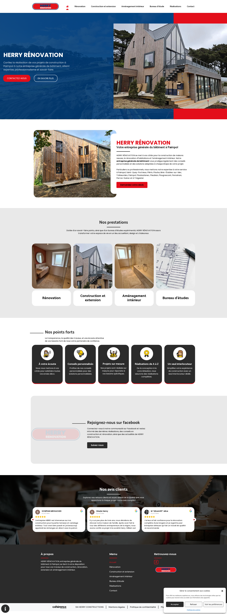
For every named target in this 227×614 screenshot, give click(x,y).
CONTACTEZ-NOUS (17, 78)
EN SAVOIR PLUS (46, 78)
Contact (190, 6)
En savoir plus (51, 297)
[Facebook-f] (156, 562)
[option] (51, 275)
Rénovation (79, 6)
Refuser (193, 604)
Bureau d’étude (157, 6)
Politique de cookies (193, 610)
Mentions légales (117, 607)
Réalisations (175, 6)
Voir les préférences (213, 604)
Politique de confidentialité (143, 607)
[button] (222, 591)
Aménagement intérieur (132, 6)
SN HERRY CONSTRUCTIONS (89, 607)
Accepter (175, 604)
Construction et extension (103, 6)
